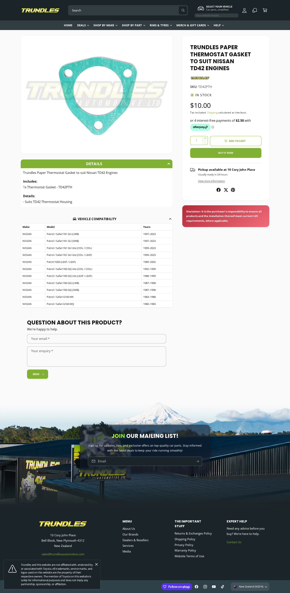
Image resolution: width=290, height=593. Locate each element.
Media (127, 551)
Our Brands (130, 534)
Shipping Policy (185, 539)
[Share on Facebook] (218, 189)
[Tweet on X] (225, 189)
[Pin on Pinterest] (233, 189)
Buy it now (225, 153)
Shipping (212, 112)
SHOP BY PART (132, 25)
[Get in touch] (255, 10)
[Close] (96, 564)
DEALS (81, 25)
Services (128, 546)
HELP (217, 25)
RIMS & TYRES (159, 25)
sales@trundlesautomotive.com (62, 554)
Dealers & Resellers (136, 540)
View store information (211, 181)
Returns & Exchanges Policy (193, 533)
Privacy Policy (184, 545)
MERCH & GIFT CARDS (191, 25)
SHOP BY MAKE (104, 25)
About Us (129, 529)
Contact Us (234, 542)
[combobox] (128, 10)
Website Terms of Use (189, 556)
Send (36, 374)
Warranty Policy (185, 550)
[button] (265, 10)
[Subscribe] (197, 461)
